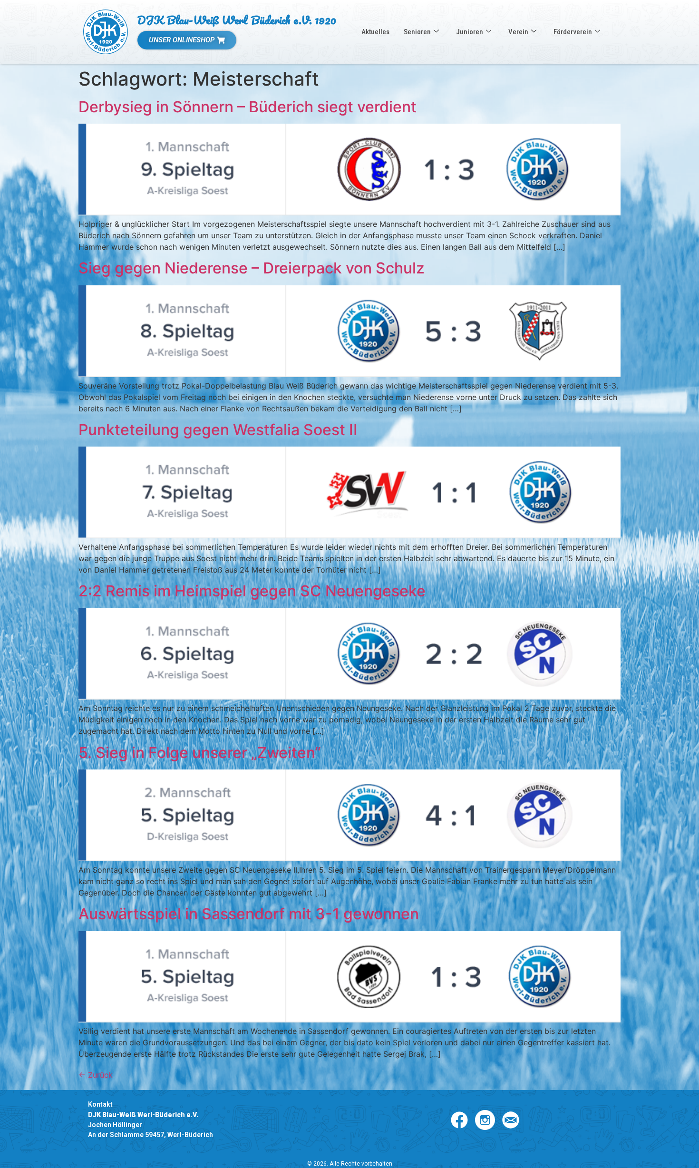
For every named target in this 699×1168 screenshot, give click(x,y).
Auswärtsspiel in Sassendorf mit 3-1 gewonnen (248, 914)
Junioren (469, 32)
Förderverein (572, 32)
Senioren (417, 32)
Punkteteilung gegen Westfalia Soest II (218, 429)
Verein (518, 32)
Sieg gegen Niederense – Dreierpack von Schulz (251, 268)
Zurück (95, 1075)
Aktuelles (375, 32)
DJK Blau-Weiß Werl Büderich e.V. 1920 (236, 19)
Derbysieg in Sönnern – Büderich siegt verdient (247, 106)
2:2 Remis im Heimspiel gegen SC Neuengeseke (252, 591)
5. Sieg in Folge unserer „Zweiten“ (199, 752)
